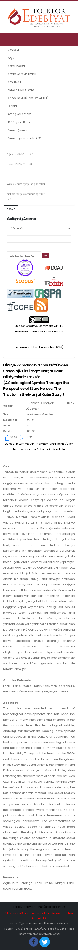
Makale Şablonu (18, 130)
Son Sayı (13, 50)
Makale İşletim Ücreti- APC (24, 138)
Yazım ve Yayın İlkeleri (22, 74)
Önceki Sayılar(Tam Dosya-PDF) (28, 98)
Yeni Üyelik (14, 82)
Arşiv (11, 58)
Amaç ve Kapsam (19, 114)
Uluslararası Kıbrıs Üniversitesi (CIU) (38, 347)
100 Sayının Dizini (19, 122)
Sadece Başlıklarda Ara (23, 256)
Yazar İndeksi (16, 66)
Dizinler (12, 106)
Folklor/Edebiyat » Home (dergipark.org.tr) (39, 907)
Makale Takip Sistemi (21, 90)
